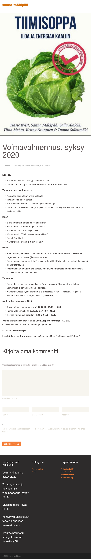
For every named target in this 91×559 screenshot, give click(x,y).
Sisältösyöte (66, 471)
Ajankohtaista (44, 165)
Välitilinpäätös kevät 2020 (14, 507)
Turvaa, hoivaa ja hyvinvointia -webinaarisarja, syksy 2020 (15, 490)
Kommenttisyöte (67, 474)
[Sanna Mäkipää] (15, 5)
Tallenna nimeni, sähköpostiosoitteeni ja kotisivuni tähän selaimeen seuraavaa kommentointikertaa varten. (43, 430)
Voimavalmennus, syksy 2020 (13, 474)
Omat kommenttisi (9, 398)
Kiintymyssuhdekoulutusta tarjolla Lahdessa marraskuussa (16, 521)
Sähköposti (37, 414)
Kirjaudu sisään (67, 468)
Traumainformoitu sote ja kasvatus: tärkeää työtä (13, 537)
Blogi (34, 471)
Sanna (27, 165)
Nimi (4, 414)
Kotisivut (65, 414)
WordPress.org (67, 477)
